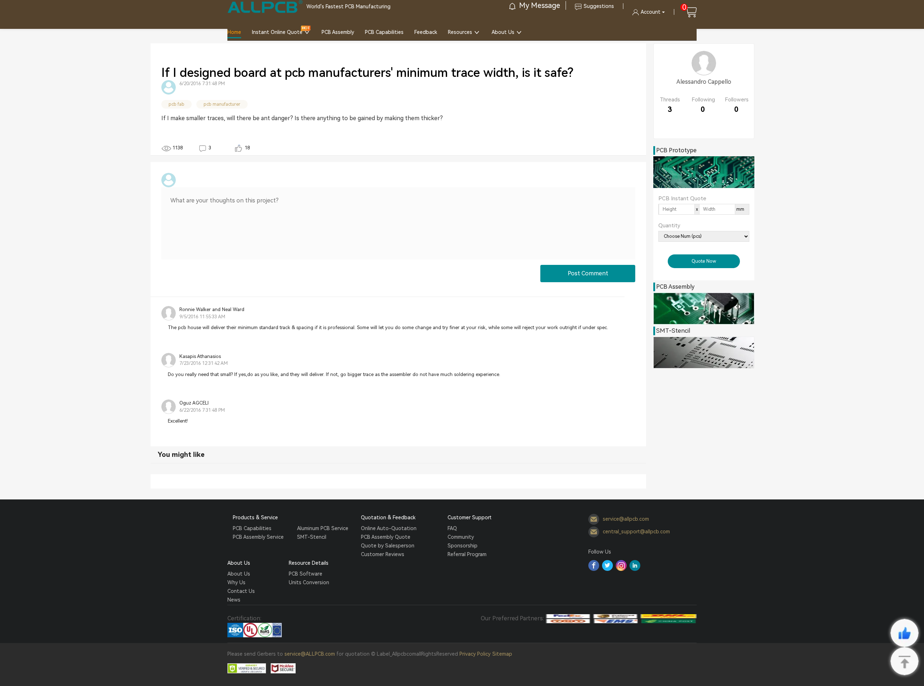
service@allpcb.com (626, 518)
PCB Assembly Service (258, 537)
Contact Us (241, 591)
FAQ (452, 528)
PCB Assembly (338, 32)
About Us (503, 32)
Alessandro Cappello (703, 81)
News (233, 600)
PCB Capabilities (384, 32)
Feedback (425, 32)
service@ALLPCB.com (309, 654)
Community (461, 537)
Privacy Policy (475, 654)
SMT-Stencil (311, 537)
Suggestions (599, 6)
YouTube (634, 565)
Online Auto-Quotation (389, 528)
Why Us (236, 582)
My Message (538, 5)
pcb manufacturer (222, 104)
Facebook (593, 565)
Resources (460, 32)
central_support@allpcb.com (636, 531)
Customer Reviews (382, 554)
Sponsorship (463, 546)
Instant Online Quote (277, 32)
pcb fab (176, 104)
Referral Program (467, 554)
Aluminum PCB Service (322, 528)
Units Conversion (309, 582)
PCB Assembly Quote (385, 537)
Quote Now (704, 261)
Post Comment (588, 273)
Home (234, 32)
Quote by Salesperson (387, 546)
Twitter (607, 565)
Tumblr (621, 565)
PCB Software (305, 574)
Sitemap (502, 654)
